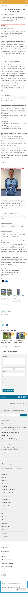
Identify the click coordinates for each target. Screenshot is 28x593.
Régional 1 (5, 486)
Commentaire (6, 356)
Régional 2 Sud (6, 506)
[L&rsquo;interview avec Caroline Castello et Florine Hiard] (6, 306)
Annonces (4, 480)
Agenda (4, 477)
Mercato (4, 519)
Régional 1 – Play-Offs (8, 493)
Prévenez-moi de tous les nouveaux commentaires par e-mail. (13, 379)
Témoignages (5, 536)
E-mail (16, 366)
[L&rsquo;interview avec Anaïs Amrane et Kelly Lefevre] (6, 292)
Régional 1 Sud (6, 499)
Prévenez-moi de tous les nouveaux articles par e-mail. (13, 386)
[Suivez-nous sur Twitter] (21, 397)
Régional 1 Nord (7, 496)
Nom (4, 366)
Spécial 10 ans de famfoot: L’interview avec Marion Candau (18, 297)
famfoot (5, 14)
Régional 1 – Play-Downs (9, 489)
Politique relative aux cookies (14, 587)
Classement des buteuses (8, 483)
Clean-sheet (5, 510)
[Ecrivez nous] (24, 397)
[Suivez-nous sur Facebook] (19, 397)
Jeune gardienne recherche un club (14, 468)
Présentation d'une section (8, 529)
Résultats (4, 533)
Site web (4, 371)
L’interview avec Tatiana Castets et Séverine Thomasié (6, 342)
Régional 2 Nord (7, 502)
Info (3, 513)
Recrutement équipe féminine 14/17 (10, 432)
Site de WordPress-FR (7, 566)
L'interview (4, 5)
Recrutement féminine (7, 423)
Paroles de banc (5, 526)
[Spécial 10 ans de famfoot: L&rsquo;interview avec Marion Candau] (18, 292)
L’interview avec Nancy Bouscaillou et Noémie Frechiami (19, 342)
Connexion (4, 556)
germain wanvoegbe (7, 463)
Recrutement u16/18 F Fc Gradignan (10, 438)
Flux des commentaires (7, 563)
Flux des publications (7, 560)
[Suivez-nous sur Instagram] (26, 397)
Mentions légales (5, 551)
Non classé (4, 523)
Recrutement (5, 435)
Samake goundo (6, 453)
